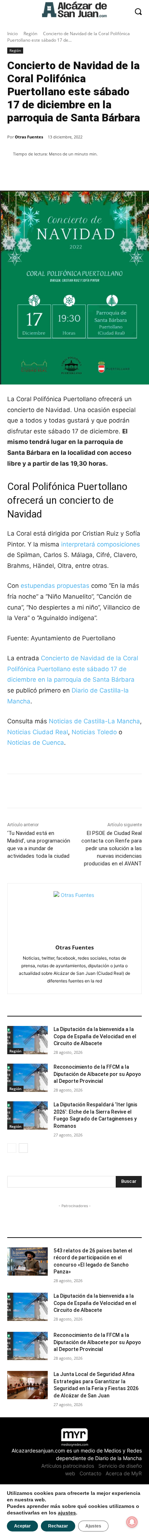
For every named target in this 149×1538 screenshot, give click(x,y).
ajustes (67, 1513)
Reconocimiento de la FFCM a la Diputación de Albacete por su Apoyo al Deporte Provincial (97, 1074)
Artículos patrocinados (67, 1466)
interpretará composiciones (99, 544)
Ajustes (93, 1526)
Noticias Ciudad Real (37, 732)
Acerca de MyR (124, 1473)
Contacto (90, 1473)
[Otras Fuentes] (75, 912)
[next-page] (23, 1148)
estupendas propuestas (56, 585)
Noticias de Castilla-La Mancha (94, 721)
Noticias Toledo (94, 732)
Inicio (12, 33)
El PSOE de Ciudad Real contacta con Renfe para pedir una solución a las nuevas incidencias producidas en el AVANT (111, 848)
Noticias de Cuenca (35, 742)
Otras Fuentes (29, 137)
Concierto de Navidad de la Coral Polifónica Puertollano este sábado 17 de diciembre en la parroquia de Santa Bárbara (72, 668)
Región (30, 33)
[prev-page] (11, 1148)
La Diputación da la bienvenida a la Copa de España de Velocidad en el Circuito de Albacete (95, 1036)
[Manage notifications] (132, 1522)
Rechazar (58, 1526)
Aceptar (22, 1526)
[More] (131, 172)
